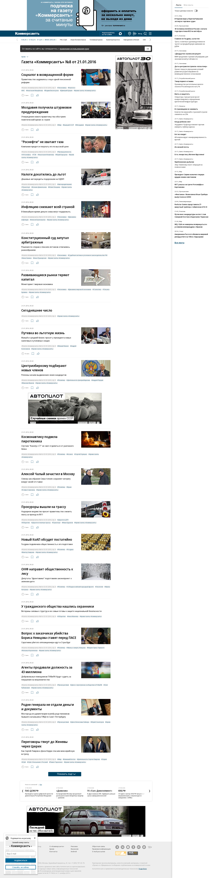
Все (41, 784)
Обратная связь (98, 846)
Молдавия (80, 125)
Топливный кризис (96, 40)
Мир (59, 125)
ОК (148, 49)
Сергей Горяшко (81, 454)
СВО (144, 40)
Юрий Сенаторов (98, 722)
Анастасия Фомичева (46, 155)
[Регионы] (130, 33)
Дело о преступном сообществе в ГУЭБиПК (86, 685)
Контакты (53, 851)
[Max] (144, 847)
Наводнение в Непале (131, 40)
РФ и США (63, 40)
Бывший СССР (69, 125)
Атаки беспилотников (78, 40)
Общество (26, 522)
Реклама (74, 846)
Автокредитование (65, 184)
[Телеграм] (117, 847)
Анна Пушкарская (40, 258)
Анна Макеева (73, 616)
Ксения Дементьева (39, 187)
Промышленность (64, 152)
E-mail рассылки (98, 851)
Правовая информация (101, 849)
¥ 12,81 (39, 40)
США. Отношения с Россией (38, 762)
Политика (61, 380)
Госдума (70, 549)
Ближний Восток (69, 759)
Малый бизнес (63, 346)
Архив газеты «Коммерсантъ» (85, 90)
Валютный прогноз (113, 40)
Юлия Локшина (54, 187)
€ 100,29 (32, 40)
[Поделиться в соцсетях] (37, 95)
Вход (140, 33)
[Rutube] (139, 847)
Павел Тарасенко (56, 762)
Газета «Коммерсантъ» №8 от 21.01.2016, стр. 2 (39, 217)
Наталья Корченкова (30, 650)
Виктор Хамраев (28, 552)
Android (74, 851)
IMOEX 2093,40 (50, 40)
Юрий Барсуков (61, 155)
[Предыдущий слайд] (22, 791)
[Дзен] (128, 847)
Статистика (97, 289)
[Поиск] (145, 33)
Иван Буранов (68, 522)
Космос (70, 454)
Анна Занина (27, 258)
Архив (51, 849)
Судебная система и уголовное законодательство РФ (88, 255)
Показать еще (65, 774)
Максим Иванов (28, 383)
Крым (69, 487)
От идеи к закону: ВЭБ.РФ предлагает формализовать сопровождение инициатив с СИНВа (131, 796)
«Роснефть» (27, 155)
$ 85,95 (23, 40)
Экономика (62, 88)
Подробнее (143, 869)
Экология (99, 587)
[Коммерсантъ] (27, 33)
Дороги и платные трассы (41, 522)
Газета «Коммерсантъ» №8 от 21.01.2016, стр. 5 (39, 648)
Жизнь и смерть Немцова (76, 648)
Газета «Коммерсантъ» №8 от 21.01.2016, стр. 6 (39, 759)
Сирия (104, 759)
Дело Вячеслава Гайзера (80, 722)
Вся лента (179, 242)
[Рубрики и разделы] (150, 33)
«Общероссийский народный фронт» (81, 587)
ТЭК (34, 155)
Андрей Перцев (97, 380)
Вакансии (74, 849)
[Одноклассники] (133, 847)
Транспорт (26, 187)
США (24, 762)
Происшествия (63, 685)
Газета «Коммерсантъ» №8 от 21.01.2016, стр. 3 (39, 346)
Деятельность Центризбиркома (79, 380)
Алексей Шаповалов (38, 220)
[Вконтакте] (122, 847)
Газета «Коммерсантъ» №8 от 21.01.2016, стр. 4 (39, 487)
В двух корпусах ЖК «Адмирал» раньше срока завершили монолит (101, 795)
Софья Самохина (29, 490)
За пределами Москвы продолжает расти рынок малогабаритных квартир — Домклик (69, 796)
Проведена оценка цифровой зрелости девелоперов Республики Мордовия (39, 795)
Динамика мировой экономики (80, 289)
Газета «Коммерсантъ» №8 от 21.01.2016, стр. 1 (39, 88)
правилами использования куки (74, 48)
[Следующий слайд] (149, 791)
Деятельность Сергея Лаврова (89, 759)
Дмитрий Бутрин (66, 90)
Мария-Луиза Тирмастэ (96, 648)
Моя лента (188, 5)
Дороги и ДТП (63, 520)
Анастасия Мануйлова (35, 90)
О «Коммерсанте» (56, 846)
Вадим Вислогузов (52, 90)
